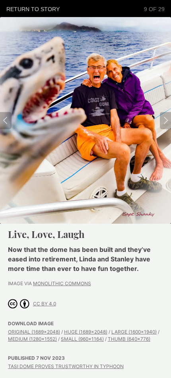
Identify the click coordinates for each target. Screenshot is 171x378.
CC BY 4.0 (44, 304)
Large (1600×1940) (134, 332)
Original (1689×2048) (34, 332)
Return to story (33, 9)
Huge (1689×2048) (85, 332)
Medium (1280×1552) (32, 339)
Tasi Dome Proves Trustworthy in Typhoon (66, 366)
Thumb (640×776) (129, 339)
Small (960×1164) (82, 339)
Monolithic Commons (62, 283)
